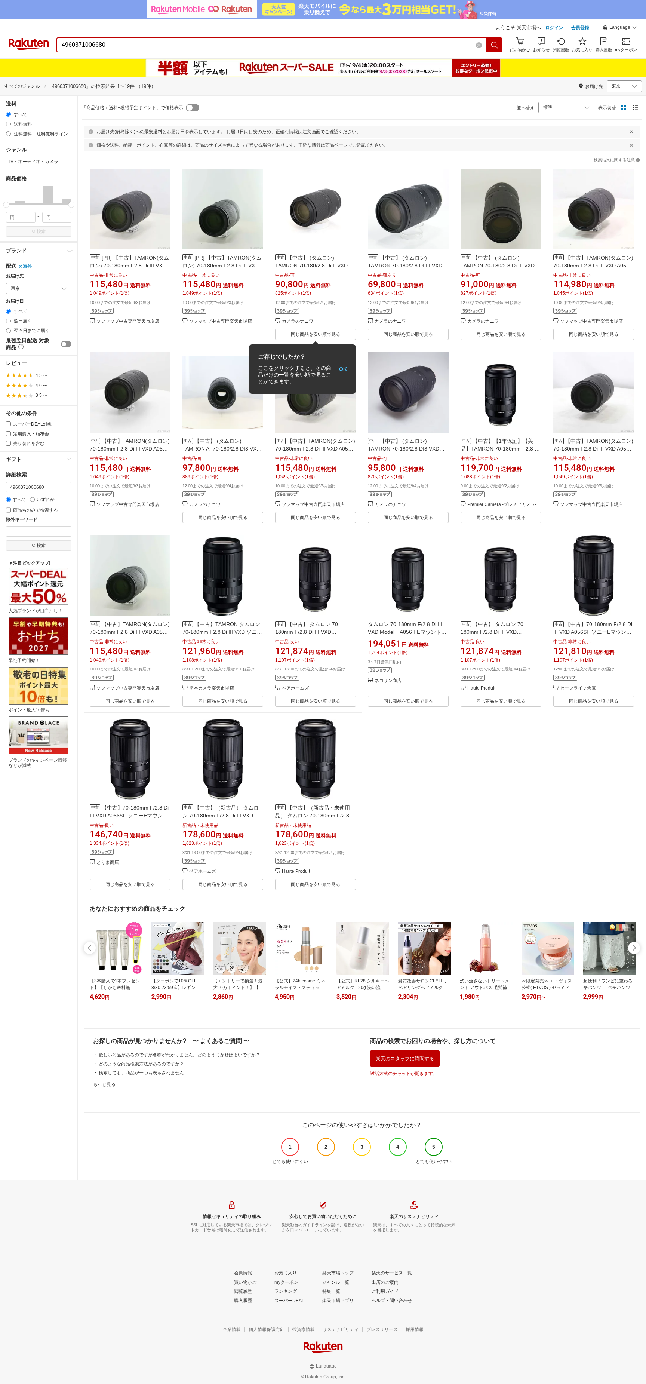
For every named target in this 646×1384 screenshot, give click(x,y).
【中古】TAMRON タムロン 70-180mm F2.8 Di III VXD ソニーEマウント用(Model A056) (222, 632)
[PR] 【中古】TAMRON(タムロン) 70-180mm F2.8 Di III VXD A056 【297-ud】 (129, 265)
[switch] (66, 344)
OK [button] (343, 369)
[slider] (6, 205)
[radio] (8, 114)
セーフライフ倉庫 (578, 688)
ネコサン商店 (388, 680)
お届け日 (15, 301)
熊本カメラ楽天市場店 (211, 688)
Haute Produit (481, 688)
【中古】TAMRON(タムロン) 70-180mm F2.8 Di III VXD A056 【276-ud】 (130, 449)
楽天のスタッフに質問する (405, 1058)
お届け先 (15, 276)
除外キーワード (21, 519)
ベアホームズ (295, 688)
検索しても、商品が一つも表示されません (141, 1072)
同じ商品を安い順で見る (315, 334)
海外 (27, 266)
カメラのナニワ (297, 321)
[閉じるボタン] (631, 132)
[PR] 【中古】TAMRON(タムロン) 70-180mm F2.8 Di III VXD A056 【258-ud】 (222, 265)
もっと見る (104, 1084)
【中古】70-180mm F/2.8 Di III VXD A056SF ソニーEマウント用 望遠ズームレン (592, 632)
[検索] (494, 44)
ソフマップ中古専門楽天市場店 (127, 321)
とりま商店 (107, 862)
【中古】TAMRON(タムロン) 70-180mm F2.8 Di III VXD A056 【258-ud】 (593, 449)
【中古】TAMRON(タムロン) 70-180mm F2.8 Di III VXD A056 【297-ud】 (315, 449)
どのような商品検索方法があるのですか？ (141, 1064)
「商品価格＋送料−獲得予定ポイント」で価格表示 (132, 107)
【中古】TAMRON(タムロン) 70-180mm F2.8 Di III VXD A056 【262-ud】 (593, 265)
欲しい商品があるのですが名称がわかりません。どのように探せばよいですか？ (179, 1055)
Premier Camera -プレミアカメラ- (501, 504)
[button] (620, 28)
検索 (41, 231)
